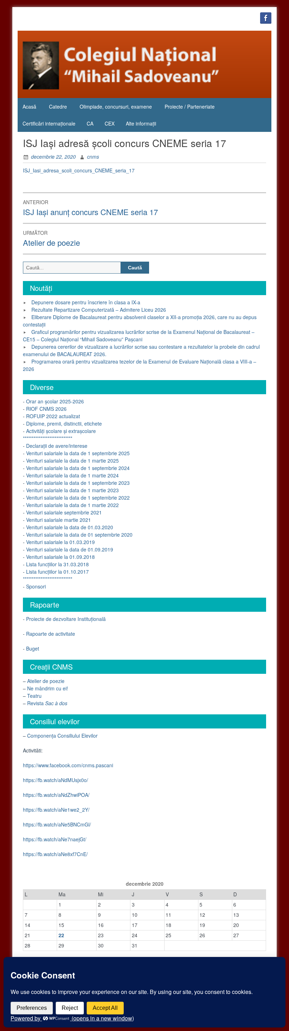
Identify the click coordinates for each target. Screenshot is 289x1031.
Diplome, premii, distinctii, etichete (64, 423)
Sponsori (36, 586)
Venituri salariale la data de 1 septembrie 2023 (77, 482)
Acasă (29, 106)
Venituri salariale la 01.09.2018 (60, 556)
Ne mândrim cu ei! (47, 688)
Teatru (34, 695)
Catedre (58, 106)
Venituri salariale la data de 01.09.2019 (69, 549)
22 (61, 935)
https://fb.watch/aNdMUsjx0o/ (55, 779)
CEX (110, 123)
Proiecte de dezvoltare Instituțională (66, 618)
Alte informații (141, 123)
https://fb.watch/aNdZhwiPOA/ (56, 794)
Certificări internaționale (49, 123)
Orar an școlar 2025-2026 (54, 401)
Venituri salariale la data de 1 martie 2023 (72, 490)
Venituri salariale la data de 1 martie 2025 (72, 460)
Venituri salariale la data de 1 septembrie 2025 (78, 453)
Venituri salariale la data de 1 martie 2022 (72, 504)
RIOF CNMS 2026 (46, 408)
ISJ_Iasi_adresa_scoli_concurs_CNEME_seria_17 (79, 170)
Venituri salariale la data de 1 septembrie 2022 (77, 497)
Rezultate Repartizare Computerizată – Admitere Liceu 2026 (98, 309)
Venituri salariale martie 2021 (58, 519)
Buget (32, 648)
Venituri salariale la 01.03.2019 (60, 541)
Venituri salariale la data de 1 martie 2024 (72, 475)
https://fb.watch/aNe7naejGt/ (54, 839)
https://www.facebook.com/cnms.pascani (68, 765)
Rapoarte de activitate (50, 633)
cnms (93, 156)
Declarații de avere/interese (56, 445)
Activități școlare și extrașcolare (61, 430)
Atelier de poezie (45, 680)
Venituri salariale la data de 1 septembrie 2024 (78, 467)
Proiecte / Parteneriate (190, 106)
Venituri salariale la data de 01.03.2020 (69, 527)
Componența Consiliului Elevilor (62, 735)
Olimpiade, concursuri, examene (116, 106)
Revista (47, 703)
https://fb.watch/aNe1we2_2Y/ (56, 809)
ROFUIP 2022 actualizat (53, 416)
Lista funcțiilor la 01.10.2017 (57, 571)
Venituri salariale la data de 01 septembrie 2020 (79, 534)
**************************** (47, 438)
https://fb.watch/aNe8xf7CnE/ (55, 854)
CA (90, 123)
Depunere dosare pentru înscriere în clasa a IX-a (85, 302)
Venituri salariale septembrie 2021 (64, 512)
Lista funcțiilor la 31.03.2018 (57, 564)
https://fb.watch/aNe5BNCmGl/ (57, 824)
